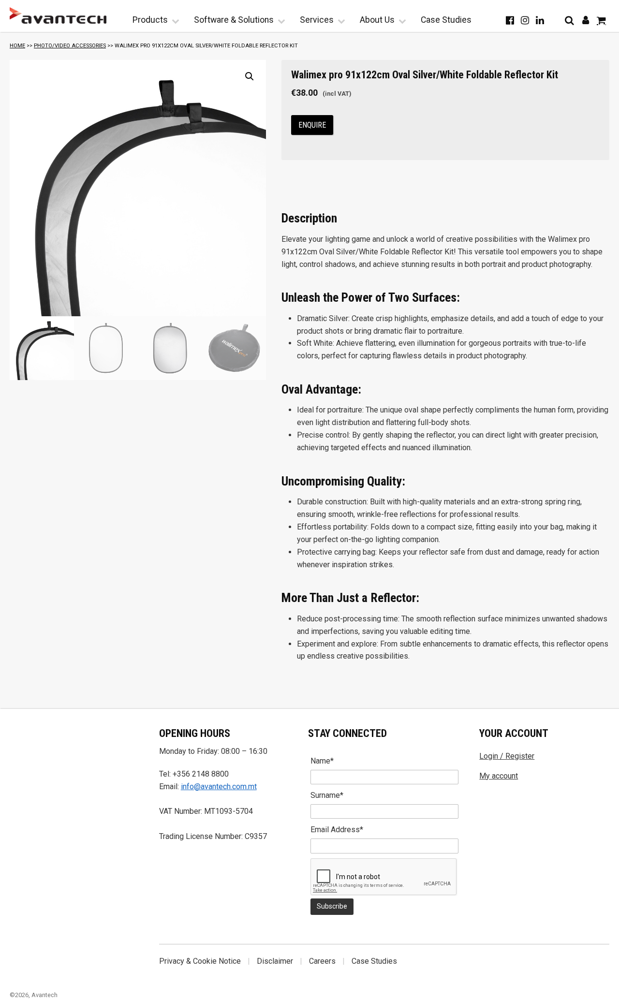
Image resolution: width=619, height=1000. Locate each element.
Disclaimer (275, 961)
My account (498, 775)
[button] (249, 76)
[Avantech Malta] (58, 15)
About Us (377, 20)
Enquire (312, 125)
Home (17, 46)
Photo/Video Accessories (70, 46)
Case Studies (446, 20)
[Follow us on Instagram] (524, 20)
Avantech (44, 995)
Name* (322, 760)
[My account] (585, 20)
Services (317, 20)
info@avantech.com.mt (219, 786)
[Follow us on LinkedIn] (539, 20)
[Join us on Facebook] (509, 20)
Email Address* (336, 829)
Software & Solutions (234, 20)
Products (150, 20)
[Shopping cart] (601, 20)
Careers (322, 961)
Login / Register (506, 756)
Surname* (326, 795)
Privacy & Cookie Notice (200, 961)
